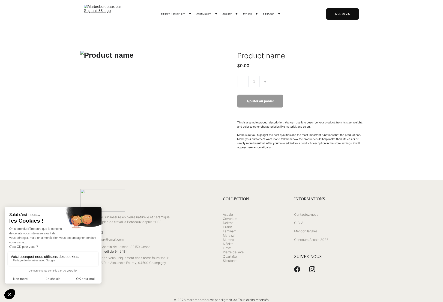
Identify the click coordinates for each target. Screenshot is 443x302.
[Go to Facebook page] (297, 269)
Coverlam (230, 219)
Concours (301, 240)
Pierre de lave (233, 252)
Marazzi (228, 235)
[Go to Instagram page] (312, 269)
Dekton (228, 223)
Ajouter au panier (260, 101)
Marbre (228, 240)
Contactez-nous (306, 214)
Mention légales (305, 231)
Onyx (227, 248)
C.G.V (298, 223)
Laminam (229, 231)
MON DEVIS (342, 13)
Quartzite (230, 256)
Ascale (228, 214)
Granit (227, 227)
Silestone (229, 261)
